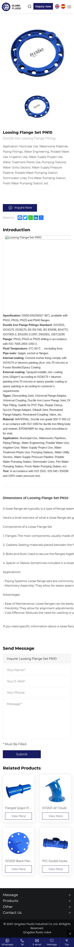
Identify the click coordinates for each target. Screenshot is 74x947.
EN (57, 6)
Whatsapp (7, 944)
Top (67, 944)
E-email (37, 944)
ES (63, 6)
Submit (22, 754)
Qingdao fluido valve (37, 933)
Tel (22, 944)
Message (52, 944)
